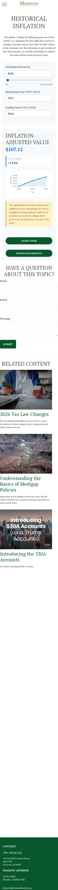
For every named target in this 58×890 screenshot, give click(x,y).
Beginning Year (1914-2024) (23, 91)
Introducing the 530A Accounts (23, 557)
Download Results (29, 253)
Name (3, 281)
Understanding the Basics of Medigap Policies (20, 484)
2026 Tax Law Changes (24, 414)
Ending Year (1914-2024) (21, 107)
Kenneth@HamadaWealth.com (17, 888)
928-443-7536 (16, 852)
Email (3, 299)
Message (5, 318)
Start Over (29, 240)
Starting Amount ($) (18, 67)
